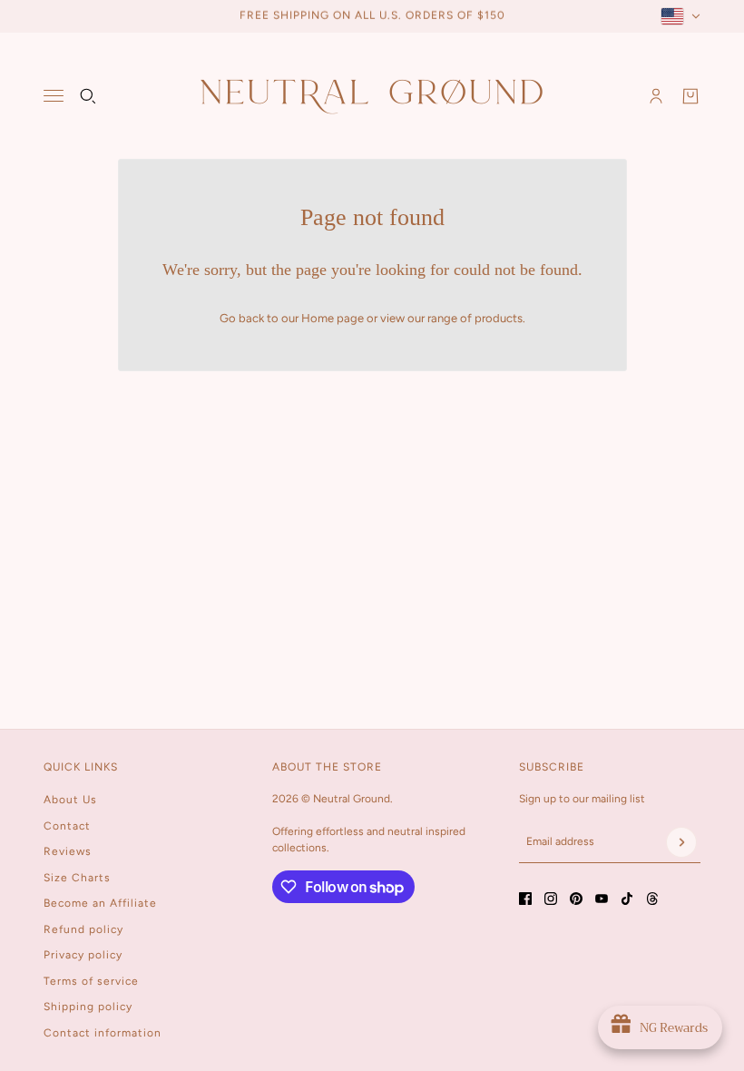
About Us (70, 799)
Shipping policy (88, 1006)
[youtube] (602, 899)
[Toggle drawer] (54, 96)
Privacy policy (83, 954)
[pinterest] (576, 899)
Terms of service (91, 981)
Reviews (68, 851)
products (499, 318)
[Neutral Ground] (372, 96)
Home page (332, 318)
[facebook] (525, 899)
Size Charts (77, 877)
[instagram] (551, 899)
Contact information (103, 1033)
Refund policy (83, 929)
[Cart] (690, 96)
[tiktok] (627, 899)
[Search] (88, 96)
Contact (67, 826)
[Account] (656, 96)
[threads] (652, 899)
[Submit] (681, 842)
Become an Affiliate (100, 903)
